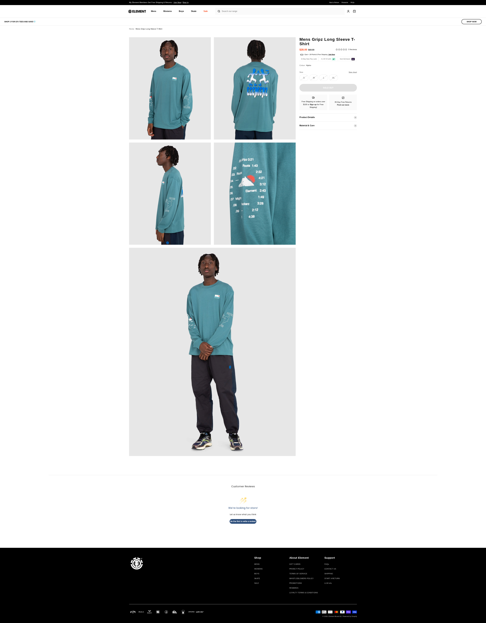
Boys (181, 11)
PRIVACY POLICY (296, 569)
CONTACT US (330, 569)
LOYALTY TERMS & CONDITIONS (303, 593)
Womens (167, 11)
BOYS (256, 574)
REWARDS (293, 588)
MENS (256, 564)
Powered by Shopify (350, 616)
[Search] (218, 11)
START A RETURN (332, 578)
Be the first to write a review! (243, 521)
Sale (206, 11)
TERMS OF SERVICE (298, 574)
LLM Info (328, 583)
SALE (256, 583)
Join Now (331, 54)
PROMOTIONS (295, 583)
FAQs (326, 564)
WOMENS (258, 569)
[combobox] (283, 11)
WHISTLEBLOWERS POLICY (301, 578)
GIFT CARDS (294, 564)
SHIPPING (328, 574)
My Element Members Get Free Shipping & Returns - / (159, 2)
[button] (154, 11)
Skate (193, 11)
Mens (153, 11)
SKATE (257, 578)
